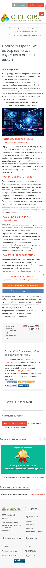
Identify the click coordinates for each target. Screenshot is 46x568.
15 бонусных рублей (31, 280)
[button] (23, 276)
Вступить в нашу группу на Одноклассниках (23, 285)
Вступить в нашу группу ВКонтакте (23, 291)
